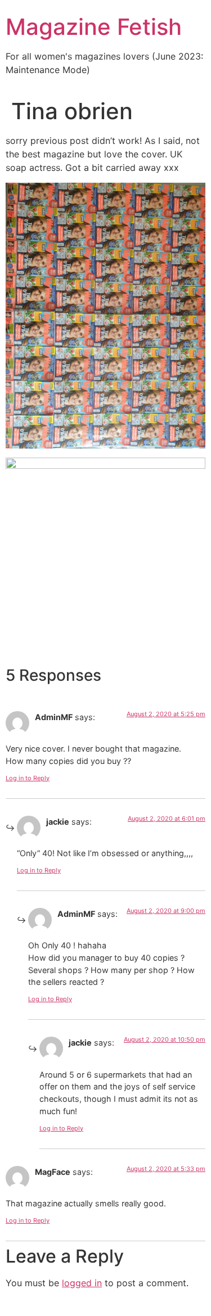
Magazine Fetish (94, 26)
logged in (82, 1282)
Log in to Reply (28, 778)
